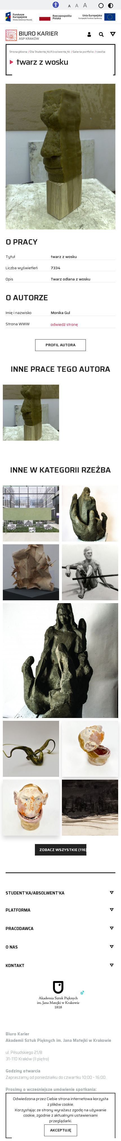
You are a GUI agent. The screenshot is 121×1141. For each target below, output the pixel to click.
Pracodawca (19, 929)
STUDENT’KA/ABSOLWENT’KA (35, 893)
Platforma (18, 910)
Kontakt (15, 966)
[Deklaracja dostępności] (56, 4)
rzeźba (100, 51)
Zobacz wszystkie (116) (62, 850)
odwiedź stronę (64, 324)
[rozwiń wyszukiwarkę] (101, 35)
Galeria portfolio (83, 51)
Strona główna (18, 51)
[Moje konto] (89, 35)
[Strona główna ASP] (60, 994)
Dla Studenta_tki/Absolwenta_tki (50, 51)
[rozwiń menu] (113, 34)
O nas (12, 947)
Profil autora (60, 345)
